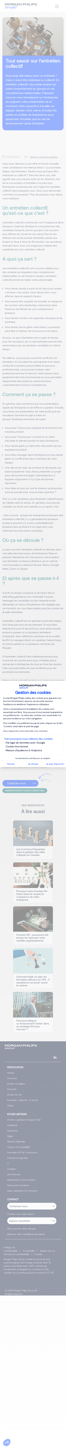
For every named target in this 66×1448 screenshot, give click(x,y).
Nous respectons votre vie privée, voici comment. (25, 731)
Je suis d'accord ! (55, 763)
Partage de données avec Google (25, 742)
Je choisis (33, 763)
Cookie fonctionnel (17, 746)
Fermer (11, 763)
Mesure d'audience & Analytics (24, 750)
